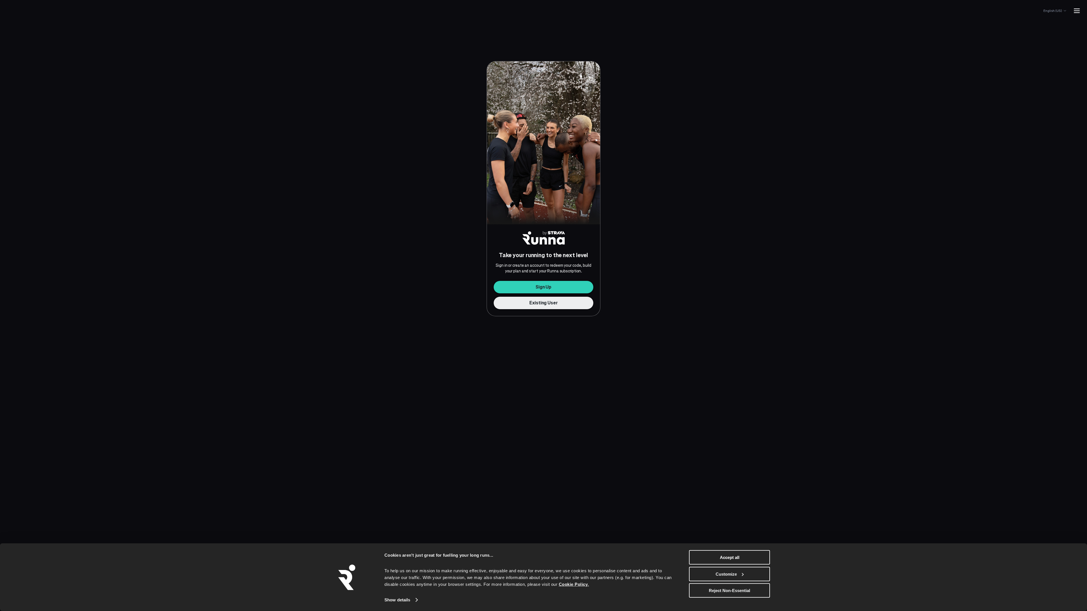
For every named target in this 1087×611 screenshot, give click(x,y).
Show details (397, 599)
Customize (726, 573)
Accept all (729, 557)
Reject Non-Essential (729, 590)
